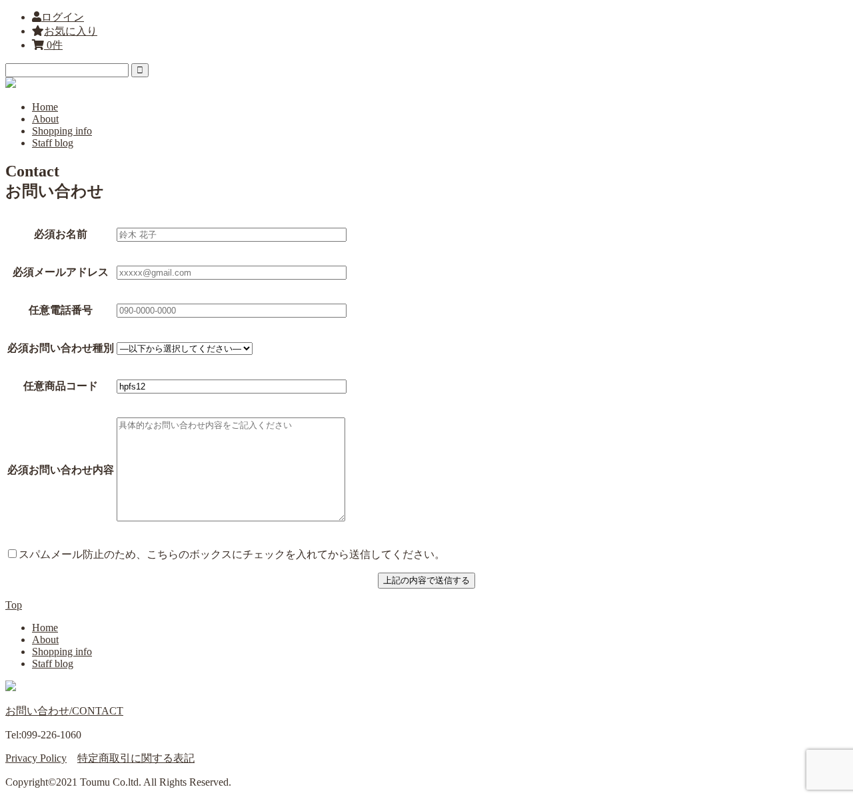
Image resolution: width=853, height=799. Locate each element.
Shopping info (62, 130)
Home (45, 107)
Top (13, 605)
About (45, 119)
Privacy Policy (36, 758)
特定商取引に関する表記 (136, 758)
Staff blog (52, 142)
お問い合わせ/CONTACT (64, 710)
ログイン (62, 17)
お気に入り (70, 31)
